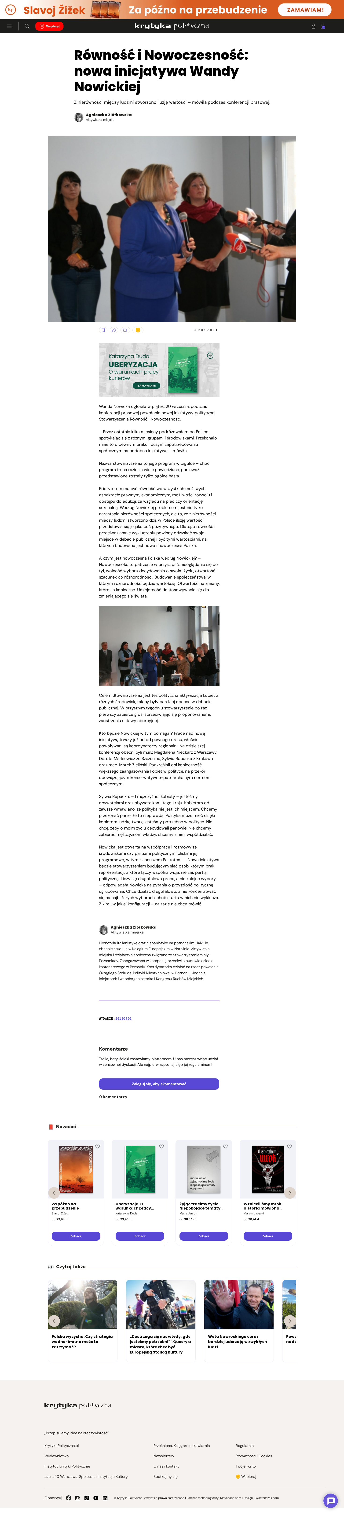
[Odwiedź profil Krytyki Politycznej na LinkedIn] (105, 1498)
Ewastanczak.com (266, 1498)
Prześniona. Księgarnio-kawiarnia (182, 1445)
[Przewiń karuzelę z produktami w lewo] (54, 1193)
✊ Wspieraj (246, 1476)
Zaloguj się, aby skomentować (159, 1083)
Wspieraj (53, 26)
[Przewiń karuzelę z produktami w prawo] (290, 1193)
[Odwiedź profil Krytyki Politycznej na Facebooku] (68, 1498)
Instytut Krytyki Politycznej (67, 1466)
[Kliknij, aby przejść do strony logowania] (313, 26)
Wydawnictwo (56, 1455)
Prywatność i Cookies (254, 1455)
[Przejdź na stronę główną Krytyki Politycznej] (78, 1406)
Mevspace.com (230, 1498)
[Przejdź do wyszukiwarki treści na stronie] (27, 26)
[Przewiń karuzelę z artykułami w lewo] (54, 1321)
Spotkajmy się (166, 1476)
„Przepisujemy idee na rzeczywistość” (76, 1433)
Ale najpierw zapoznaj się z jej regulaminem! (174, 1064)
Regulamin (245, 1445)
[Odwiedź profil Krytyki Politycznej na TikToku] (87, 1498)
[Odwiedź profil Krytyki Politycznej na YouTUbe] (96, 1498)
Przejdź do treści (23, 7)
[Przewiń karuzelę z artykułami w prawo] (290, 1321)
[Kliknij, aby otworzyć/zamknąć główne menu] (9, 26)
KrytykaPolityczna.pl (61, 1445)
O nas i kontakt (166, 1466)
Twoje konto (246, 1466)
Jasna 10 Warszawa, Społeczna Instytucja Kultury (86, 1476)
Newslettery (164, 1455)
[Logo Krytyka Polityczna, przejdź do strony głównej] (172, 26)
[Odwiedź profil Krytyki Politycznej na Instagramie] (78, 1498)
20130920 (123, 1019)
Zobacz (75, 1236)
